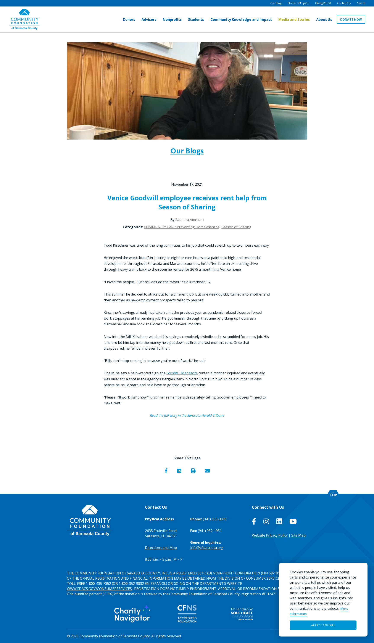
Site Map (298, 535)
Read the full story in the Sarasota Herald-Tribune (187, 415)
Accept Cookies (323, 625)
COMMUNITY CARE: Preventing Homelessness (181, 227)
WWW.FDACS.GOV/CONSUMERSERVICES (99, 588)
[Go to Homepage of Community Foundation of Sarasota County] (24, 19)
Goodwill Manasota (182, 373)
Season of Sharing (236, 227)
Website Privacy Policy (270, 535)
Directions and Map (161, 547)
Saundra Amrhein (189, 219)
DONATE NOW (351, 19)
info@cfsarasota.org (206, 547)
